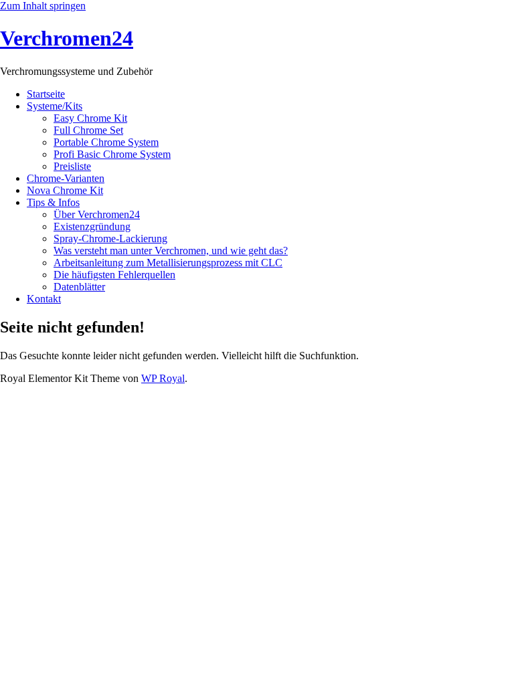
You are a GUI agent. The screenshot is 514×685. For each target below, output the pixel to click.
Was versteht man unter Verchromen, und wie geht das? (171, 250)
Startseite (46, 94)
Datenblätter (79, 286)
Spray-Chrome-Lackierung (110, 238)
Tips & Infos (53, 202)
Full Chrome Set (88, 130)
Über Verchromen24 (97, 214)
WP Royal (163, 378)
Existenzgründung (92, 226)
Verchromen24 (66, 38)
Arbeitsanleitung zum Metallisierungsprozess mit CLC (168, 262)
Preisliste (72, 166)
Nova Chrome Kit (65, 190)
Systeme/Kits (54, 106)
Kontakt (44, 298)
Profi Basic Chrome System (112, 154)
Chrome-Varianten (65, 178)
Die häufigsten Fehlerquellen (114, 274)
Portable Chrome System (106, 142)
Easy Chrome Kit (90, 118)
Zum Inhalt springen (43, 5)
